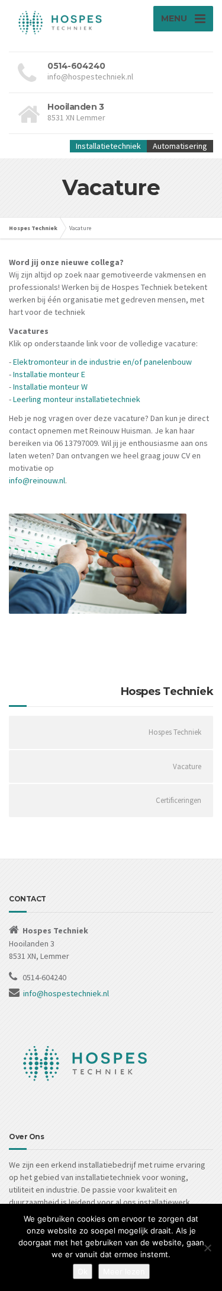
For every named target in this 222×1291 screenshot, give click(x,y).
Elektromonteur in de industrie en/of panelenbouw (102, 361)
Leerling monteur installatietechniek (76, 399)
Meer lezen (124, 1271)
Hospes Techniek (175, 732)
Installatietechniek (108, 146)
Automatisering (180, 146)
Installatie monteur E (49, 374)
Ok (83, 1271)
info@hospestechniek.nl (66, 993)
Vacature (187, 766)
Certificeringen (178, 800)
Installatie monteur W (50, 386)
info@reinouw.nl (37, 480)
